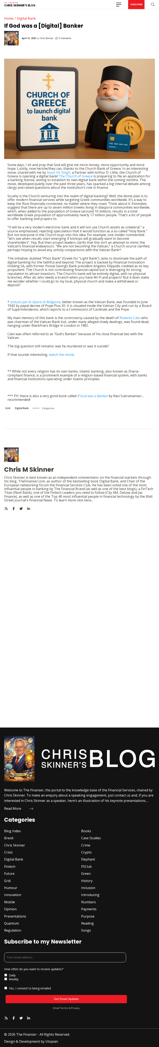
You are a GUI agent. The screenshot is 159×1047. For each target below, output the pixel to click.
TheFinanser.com (31, 481)
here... (88, 500)
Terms (64, 1008)
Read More (12, 808)
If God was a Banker (92, 396)
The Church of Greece (76, 176)
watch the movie (61, 354)
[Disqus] (79, 562)
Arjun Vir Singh (58, 172)
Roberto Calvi (129, 318)
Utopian (51, 1041)
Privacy (75, 1008)
